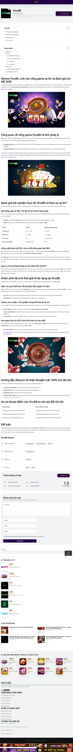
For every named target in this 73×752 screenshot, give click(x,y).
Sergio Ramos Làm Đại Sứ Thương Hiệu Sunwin (21, 627)
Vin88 (10, 582)
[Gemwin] (41, 674)
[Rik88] (4, 616)
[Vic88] (4, 607)
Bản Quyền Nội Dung (6, 716)
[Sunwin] (22, 665)
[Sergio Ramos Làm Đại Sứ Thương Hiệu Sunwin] (4, 633)
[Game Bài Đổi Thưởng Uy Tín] (36, 2)
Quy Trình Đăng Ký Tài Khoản (8, 695)
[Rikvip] (59, 665)
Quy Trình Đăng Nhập (6, 698)
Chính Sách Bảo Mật (6, 713)
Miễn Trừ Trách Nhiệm (6, 719)
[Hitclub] (41, 665)
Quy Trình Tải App (5, 700)
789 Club (30, 668)
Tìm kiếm (3, 549)
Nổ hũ (5, 329)
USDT (27, 467)
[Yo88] (59, 674)
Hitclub (47, 658)
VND (33, 467)
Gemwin (48, 668)
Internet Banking (41, 443)
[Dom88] (4, 598)
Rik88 (10, 610)
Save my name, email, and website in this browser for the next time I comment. (24, 536)
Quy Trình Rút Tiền (5, 706)
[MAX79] (4, 570)
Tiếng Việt (28, 459)
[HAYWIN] (4, 579)
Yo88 (65, 668)
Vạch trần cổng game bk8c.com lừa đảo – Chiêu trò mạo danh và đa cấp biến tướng (58, 628)
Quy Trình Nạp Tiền (5, 703)
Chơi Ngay (63, 13)
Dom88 (11, 592)
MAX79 (11, 564)
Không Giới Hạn (30, 451)
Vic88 (10, 601)
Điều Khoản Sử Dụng (6, 711)
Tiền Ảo (50, 443)
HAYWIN (11, 573)
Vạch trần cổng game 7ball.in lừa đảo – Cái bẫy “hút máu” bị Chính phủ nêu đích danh (58, 637)
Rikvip (65, 658)
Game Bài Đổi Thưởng (42, 740)
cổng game (4, 155)
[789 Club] (22, 674)
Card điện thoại (30, 443)
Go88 (10, 668)
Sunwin (29, 658)
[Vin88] (4, 588)
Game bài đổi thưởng (9, 332)
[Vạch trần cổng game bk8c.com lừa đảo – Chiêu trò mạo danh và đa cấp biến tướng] (41, 633)
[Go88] (4, 674)
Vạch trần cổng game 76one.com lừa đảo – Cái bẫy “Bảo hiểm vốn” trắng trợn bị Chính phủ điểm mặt (22, 637)
